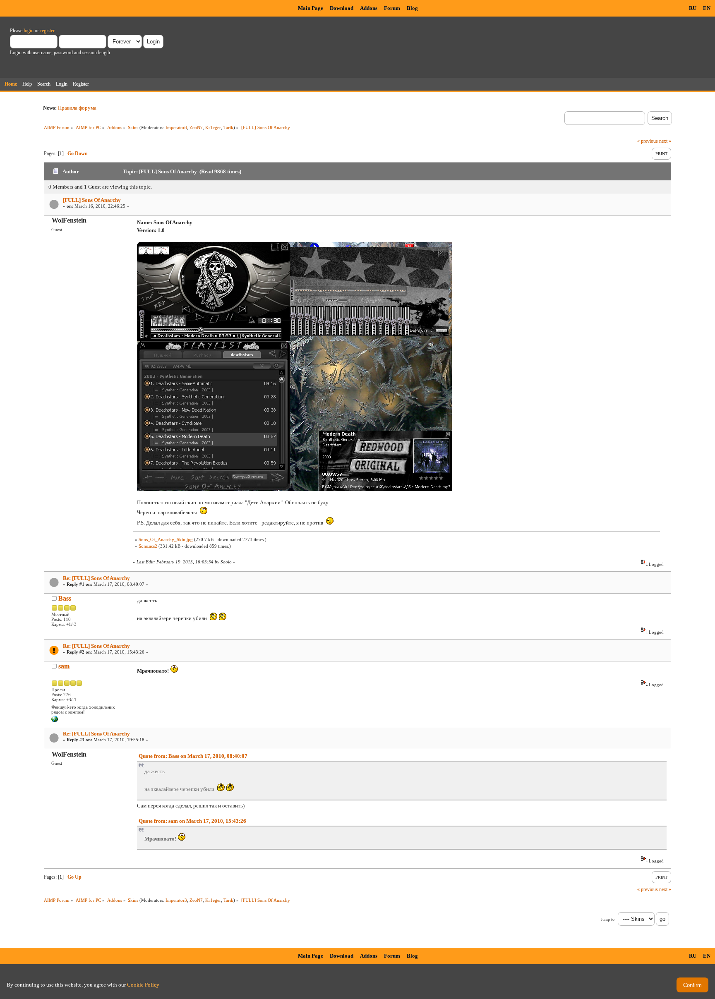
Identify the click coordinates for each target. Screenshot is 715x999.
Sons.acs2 (148, 546)
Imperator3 (176, 127)
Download (341, 8)
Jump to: (608, 919)
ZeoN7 (196, 127)
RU (692, 8)
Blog (412, 8)
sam (64, 666)
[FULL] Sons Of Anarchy (92, 200)
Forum (392, 8)
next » (665, 141)
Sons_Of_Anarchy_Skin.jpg (166, 539)
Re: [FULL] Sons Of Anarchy (96, 578)
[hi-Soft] (54, 720)
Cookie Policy (143, 985)
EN (706, 8)
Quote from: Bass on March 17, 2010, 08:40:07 (193, 756)
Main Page (310, 8)
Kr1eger (213, 127)
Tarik (228, 127)
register (47, 31)
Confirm (692, 985)
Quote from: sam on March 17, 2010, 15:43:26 (192, 821)
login (29, 31)
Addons (368, 8)
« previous (647, 141)
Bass (64, 598)
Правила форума (77, 108)
